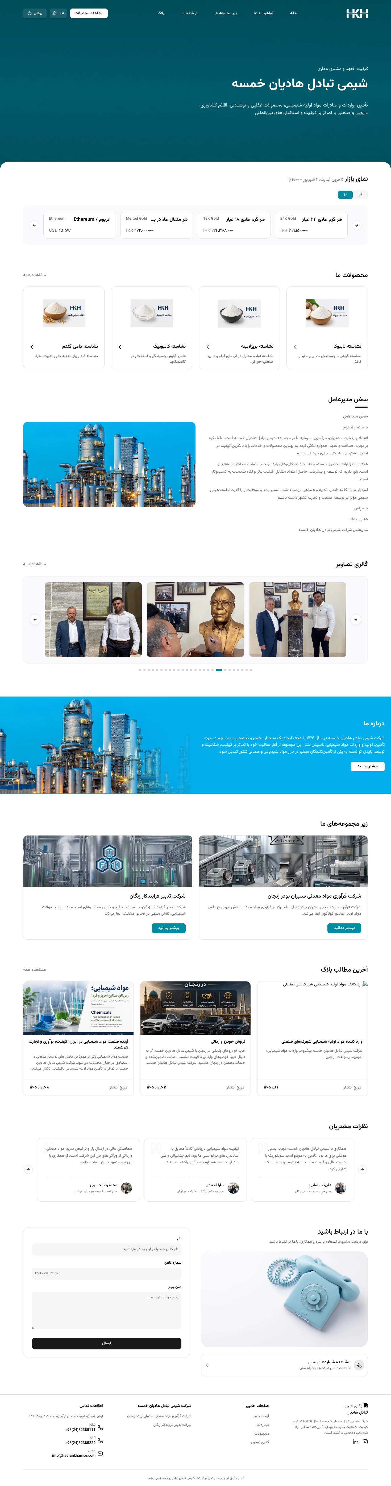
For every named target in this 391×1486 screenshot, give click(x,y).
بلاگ (161, 13)
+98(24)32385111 (80, 1430)
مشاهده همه (34, 275)
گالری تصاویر (260, 1443)
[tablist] (353, 194)
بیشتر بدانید (367, 766)
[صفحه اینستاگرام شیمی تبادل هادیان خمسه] (365, 1441)
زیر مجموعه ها (225, 13)
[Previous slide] (356, 619)
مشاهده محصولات (88, 13)
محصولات (261, 1434)
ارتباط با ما (189, 13)
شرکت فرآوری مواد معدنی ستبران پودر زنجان (159, 1416)
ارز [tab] (345, 195)
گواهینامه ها (263, 13)
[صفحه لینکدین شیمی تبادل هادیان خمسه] (355, 1441)
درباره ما (263, 1425)
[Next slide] (35, 619)
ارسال (106, 1343)
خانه (293, 13)
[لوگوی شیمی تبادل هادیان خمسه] (357, 13)
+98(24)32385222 (80, 1443)
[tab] (251, 670)
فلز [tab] (360, 195)
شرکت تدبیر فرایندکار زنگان (172, 1425)
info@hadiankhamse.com (73, 1456)
